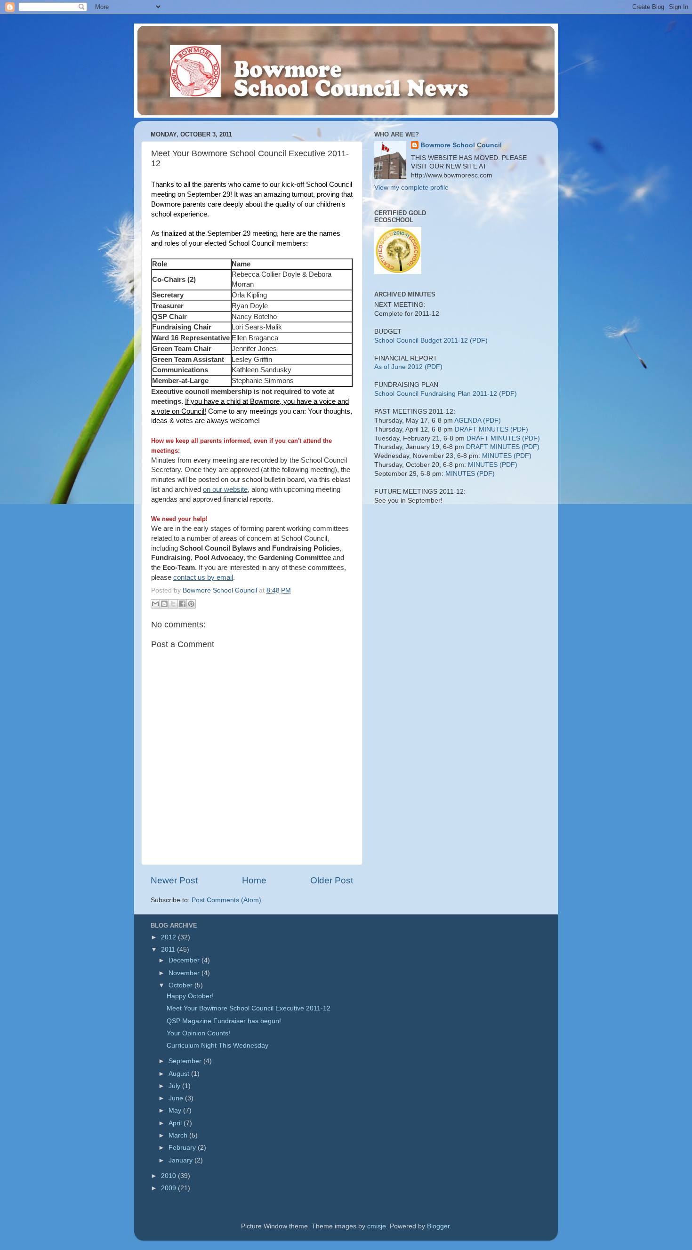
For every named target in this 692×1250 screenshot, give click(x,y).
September (186, 1061)
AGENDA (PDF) (477, 420)
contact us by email (203, 577)
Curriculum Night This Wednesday (217, 1045)
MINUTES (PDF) (506, 455)
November (185, 973)
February (183, 1147)
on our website (225, 489)
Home (254, 880)
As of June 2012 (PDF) (408, 366)
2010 (169, 1175)
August (180, 1073)
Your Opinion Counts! (198, 1033)
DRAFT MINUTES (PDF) (491, 429)
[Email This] (155, 604)
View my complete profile (411, 187)
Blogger (438, 1226)
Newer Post (174, 880)
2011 (169, 949)
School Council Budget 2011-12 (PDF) (431, 340)
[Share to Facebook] (182, 604)
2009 (169, 1188)
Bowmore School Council (461, 145)
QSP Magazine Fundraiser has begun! (224, 1021)
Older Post (331, 880)
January (181, 1160)
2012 (169, 937)
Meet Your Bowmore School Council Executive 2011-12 (248, 1008)
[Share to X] (173, 604)
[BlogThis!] (164, 604)
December (185, 960)
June (177, 1098)
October (181, 985)
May (176, 1110)
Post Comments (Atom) (226, 900)
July (175, 1086)
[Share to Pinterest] (191, 604)
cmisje (376, 1226)
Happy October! (190, 996)
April (176, 1123)
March (179, 1135)
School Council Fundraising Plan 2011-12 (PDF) (445, 393)
